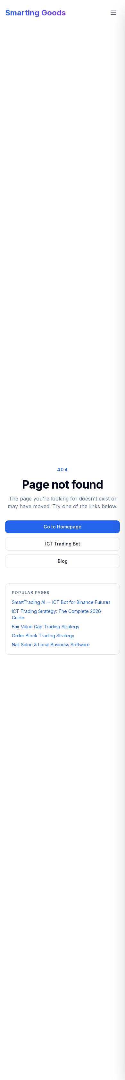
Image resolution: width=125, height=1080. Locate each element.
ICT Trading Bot (62, 543)
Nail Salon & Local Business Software (51, 644)
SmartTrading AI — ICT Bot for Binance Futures (61, 602)
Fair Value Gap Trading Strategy (45, 626)
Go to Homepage (62, 526)
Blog (63, 561)
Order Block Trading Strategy (43, 635)
